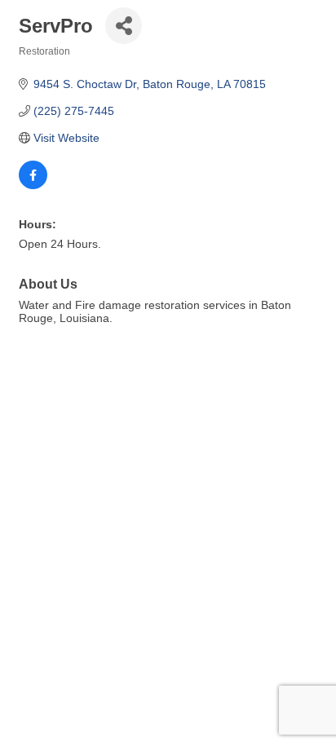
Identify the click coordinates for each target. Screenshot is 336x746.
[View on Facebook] (33, 185)
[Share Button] (123, 25)
